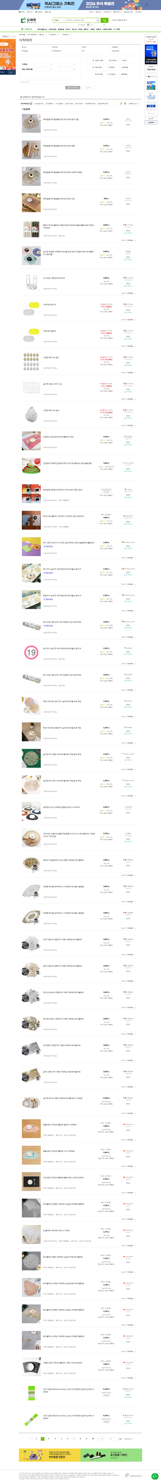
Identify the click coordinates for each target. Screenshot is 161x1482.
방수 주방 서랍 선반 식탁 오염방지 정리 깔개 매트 (62, 622)
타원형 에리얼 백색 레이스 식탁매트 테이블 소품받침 (63, 887)
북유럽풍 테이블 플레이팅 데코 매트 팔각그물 (60, 119)
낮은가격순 (69, 103)
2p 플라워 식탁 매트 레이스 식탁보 (56, 1230)
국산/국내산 (113, 60)
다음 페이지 (154, 114)
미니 (91, 24)
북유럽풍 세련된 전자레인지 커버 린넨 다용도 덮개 (62, 490)
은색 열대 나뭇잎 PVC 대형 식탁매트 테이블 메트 (62, 1045)
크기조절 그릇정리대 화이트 (54, 278)
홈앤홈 (128, 251)
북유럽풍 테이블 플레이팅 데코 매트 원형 (59, 146)
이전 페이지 (152, 114)
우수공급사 (112, 74)
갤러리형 (125, 103)
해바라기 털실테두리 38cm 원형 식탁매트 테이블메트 (63, 860)
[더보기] (152, 76)
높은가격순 (79, 103)
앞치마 (24, 47)
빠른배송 (124, 74)
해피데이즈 (129, 516)
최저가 (68, 29)
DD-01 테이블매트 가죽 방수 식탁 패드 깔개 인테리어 (63, 516)
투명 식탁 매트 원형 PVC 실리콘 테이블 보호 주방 (62, 728)
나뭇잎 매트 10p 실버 (51, 410)
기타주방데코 (56, 51)
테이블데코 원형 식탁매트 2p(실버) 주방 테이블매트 (63, 1257)
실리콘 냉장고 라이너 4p (52, 384)
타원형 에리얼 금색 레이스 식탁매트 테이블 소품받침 (63, 913)
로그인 (91, 12)
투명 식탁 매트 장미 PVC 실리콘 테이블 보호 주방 (62, 701)
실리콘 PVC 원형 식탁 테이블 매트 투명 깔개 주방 (62, 754)
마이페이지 (107, 12)
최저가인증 (99, 74)
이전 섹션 (146, 76)
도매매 (22, 12)
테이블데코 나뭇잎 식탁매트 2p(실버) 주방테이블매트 (63, 1336)
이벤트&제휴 (107, 29)
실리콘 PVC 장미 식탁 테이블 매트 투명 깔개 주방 (62, 781)
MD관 (80, 29)
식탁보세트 (115, 51)
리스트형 (121, 103)
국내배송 (112, 67)
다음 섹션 (156, 76)
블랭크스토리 (129, 1389)
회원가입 (99, 12)
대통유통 (130, 860)
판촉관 (98, 29)
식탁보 (84, 47)
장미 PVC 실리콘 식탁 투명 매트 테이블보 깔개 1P (62, 569)
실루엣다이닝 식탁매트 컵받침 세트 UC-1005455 (61, 807)
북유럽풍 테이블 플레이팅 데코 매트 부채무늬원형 (62, 172)
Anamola (129, 489)
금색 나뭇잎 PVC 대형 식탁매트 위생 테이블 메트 (62, 1072)
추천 (116, 29)
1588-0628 (151, 69)
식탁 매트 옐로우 (49, 331)
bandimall (129, 648)
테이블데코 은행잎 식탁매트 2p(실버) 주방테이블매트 (63, 1204)
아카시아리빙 (129, 463)
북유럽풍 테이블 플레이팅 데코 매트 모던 (59, 199)
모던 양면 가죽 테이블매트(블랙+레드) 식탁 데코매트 (63, 1178)
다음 (14, 36)
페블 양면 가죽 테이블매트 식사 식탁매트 (59, 1151)
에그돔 (49, 12)
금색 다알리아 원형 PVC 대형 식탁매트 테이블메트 (62, 966)
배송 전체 (98, 67)
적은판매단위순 (90, 103)
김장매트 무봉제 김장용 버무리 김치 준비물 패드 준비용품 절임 (67, 463)
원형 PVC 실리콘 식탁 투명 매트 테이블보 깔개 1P (62, 596)
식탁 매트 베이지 (49, 305)
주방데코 (53, 34)
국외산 (124, 60)
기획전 (92, 29)
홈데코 (41, 34)
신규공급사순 (39, 103)
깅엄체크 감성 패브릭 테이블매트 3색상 (58, 437)
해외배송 (125, 67)
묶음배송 (61, 29)
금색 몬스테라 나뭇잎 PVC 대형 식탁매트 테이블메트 (63, 1019)
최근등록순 (49, 103)
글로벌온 (129, 436)
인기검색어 (81, 25)
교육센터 (40, 12)
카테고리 (28, 29)
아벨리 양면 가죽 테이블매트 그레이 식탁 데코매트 (62, 1363)
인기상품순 (59, 103)
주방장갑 (25, 51)
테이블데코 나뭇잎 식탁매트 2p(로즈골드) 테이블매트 (63, 1283)
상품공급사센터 (128, 12)
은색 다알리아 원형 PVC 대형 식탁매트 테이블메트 (62, 939)
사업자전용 (52, 29)
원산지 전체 (99, 60)
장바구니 (119, 12)
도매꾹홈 (22, 34)
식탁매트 (65, 34)
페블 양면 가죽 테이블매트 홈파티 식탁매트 (60, 1125)
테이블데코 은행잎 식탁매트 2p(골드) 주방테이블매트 (63, 1310)
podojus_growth (130, 542)
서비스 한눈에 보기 (119, 20)
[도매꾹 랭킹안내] (31, 103)
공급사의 (127, 240)
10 (93, 1439)
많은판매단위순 (103, 103)
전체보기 (6, 36)
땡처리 (86, 29)
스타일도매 (128, 807)
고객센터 (138, 12)
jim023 (128, 119)
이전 (11, 36)
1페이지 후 (98, 1439)
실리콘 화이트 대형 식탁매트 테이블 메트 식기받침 (62, 1098)
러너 (83, 51)
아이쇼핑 (130, 225)
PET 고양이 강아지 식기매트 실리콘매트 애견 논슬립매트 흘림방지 (68, 543)
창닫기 (11, 72)
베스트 (74, 29)
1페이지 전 (31, 1439)
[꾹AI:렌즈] (97, 20)
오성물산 (128, 833)
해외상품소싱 (42, 29)
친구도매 (130, 278)
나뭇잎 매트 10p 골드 (51, 357)
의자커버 (55, 47)
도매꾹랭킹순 (25, 103)
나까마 (31, 12)
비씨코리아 (129, 1124)
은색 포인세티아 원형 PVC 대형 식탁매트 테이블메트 (63, 992)
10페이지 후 (103, 1439)
